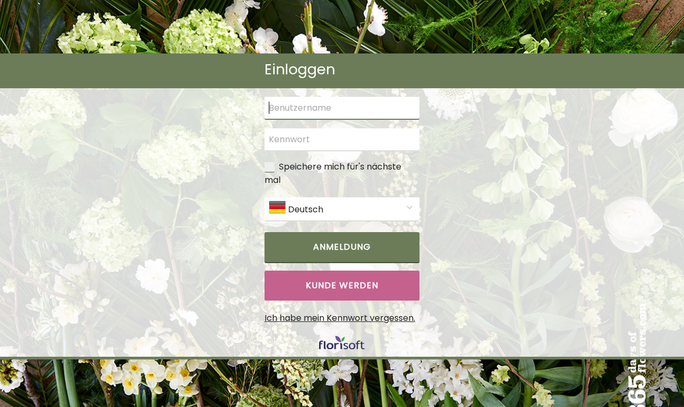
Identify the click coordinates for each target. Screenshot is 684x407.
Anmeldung (342, 247)
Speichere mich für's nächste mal (333, 173)
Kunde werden (342, 285)
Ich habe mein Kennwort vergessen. (340, 318)
